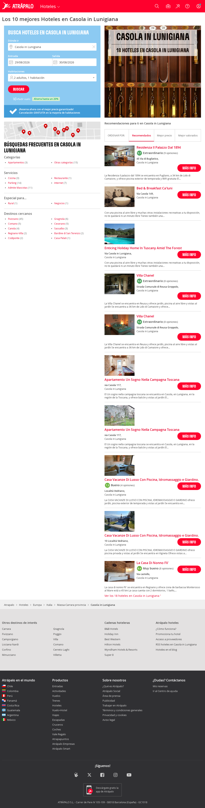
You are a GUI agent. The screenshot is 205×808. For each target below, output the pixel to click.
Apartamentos (16, 162)
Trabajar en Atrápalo (114, 705)
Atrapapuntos (60, 739)
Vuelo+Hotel (59, 710)
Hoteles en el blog (166, 649)
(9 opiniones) (171, 153)
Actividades (59, 691)
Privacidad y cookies (114, 715)
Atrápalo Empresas (63, 744)
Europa (37, 605)
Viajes (55, 715)
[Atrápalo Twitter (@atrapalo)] (89, 775)
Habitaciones (16, 71)
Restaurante (61, 178)
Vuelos (56, 696)
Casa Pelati (60, 238)
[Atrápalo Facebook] (102, 775)
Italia (49, 605)
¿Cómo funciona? (166, 629)
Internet (58, 182)
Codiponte (13, 238)
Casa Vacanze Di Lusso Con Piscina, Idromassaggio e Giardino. (152, 480)
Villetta (57, 655)
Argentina (13, 715)
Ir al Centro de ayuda (165, 691)
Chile (10, 686)
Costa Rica (13, 705)
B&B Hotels (111, 629)
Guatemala (13, 710)
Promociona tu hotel (168, 634)
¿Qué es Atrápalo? (113, 686)
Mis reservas (160, 686)
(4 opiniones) (127, 485)
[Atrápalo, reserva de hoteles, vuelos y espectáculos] (18, 6)
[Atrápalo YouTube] (129, 775)
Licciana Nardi (10, 644)
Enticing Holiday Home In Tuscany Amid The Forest (143, 248)
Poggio (57, 634)
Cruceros (57, 724)
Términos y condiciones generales (122, 710)
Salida (56, 56)
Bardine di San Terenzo (67, 233)
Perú (10, 696)
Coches (56, 729)
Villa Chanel (145, 276)
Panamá (12, 700)
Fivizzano (13, 218)
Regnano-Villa (15, 233)
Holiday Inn (111, 634)
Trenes (56, 700)
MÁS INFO (189, 167)
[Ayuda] (187, 6)
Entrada (13, 56)
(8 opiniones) (171, 281)
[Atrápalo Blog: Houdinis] (76, 774)
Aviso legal (108, 720)
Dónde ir (13, 40)
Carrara (6, 629)
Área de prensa (111, 696)
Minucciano (9, 655)
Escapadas (58, 720)
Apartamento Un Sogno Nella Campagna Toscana (142, 380)
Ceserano (59, 223)
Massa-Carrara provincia (71, 605)
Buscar (18, 89)
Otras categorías (63, 162)
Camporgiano (10, 639)
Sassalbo (59, 228)
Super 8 (109, 655)
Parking (12, 182)
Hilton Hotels (112, 644)
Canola (12, 228)
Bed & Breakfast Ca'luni (154, 188)
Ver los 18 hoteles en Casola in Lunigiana (132, 596)
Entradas (57, 686)
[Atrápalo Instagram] (116, 775)
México (11, 720)
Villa (55, 639)
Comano (12, 223)
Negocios (59, 203)
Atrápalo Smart (61, 748)
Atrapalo (9, 605)
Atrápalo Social (111, 691)
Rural (11, 203)
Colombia (12, 691)
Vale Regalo (59, 734)
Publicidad (108, 700)
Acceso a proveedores (169, 639)
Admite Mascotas (17, 187)
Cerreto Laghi (61, 649)
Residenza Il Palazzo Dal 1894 (159, 148)
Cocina (12, 178)
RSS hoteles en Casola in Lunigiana (176, 644)
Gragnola (59, 218)
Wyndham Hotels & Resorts (121, 649)
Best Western (112, 639)
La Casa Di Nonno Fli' (153, 563)
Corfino (6, 649)
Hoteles (23, 605)
